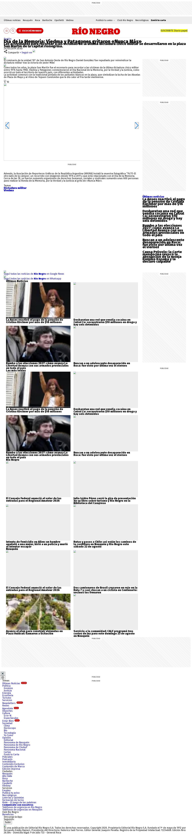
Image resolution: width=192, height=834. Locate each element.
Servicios (7, 700)
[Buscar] (13, 30)
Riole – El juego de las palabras (19, 802)
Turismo (6, 697)
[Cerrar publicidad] (2, 674)
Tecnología (10, 732)
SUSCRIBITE (174, 30)
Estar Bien (10, 720)
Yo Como (8, 735)
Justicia (8, 690)
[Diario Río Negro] (96, 30)
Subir (8, 822)
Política (6, 685)
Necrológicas (142, 20)
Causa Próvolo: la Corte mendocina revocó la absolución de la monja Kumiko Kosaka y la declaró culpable (162, 257)
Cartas (7, 752)
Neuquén (28, 20)
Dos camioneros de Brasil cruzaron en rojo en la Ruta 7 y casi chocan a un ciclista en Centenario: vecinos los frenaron (105, 590)
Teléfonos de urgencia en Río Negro (22, 807)
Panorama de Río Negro (17, 744)
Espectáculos (11, 718)
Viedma (70, 20)
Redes (5, 705)
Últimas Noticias (14, 683)
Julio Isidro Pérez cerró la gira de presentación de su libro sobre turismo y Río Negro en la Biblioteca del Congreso (105, 501)
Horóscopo (10, 728)
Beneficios (8, 814)
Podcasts (7, 759)
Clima (7, 725)
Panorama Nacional (14, 749)
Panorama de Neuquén (16, 742)
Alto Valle (7, 776)
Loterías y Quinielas (13, 797)
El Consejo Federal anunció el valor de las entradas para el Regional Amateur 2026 (33, 499)
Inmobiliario (9, 761)
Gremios (8, 688)
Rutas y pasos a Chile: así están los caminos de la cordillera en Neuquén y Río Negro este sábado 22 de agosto (105, 544)
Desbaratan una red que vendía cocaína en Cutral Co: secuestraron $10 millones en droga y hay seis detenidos (163, 216)
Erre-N (7, 715)
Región (7, 38)
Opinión (6, 737)
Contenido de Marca (13, 766)
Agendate (10, 708)
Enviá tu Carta (11, 754)
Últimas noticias (12, 20)
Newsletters (12, 703)
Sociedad (7, 723)
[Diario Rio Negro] (5, 825)
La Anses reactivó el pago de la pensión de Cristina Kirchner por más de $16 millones (163, 202)
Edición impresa (11, 768)
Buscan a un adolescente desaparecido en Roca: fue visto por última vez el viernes (163, 243)
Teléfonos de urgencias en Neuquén (22, 809)
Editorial (8, 740)
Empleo (6, 790)
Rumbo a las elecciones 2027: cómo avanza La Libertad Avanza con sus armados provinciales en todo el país (163, 230)
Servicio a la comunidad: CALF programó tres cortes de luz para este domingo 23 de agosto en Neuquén (104, 634)
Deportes (7, 710)
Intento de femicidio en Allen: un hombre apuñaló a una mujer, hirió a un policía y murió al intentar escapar (37, 544)
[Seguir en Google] (5, 65)
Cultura (6, 713)
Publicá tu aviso (11, 792)
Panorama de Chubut (15, 747)
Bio (5, 730)
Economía (7, 695)
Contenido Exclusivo (13, 764)
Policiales (7, 756)
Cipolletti (59, 20)
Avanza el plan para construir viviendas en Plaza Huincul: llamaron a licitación (34, 632)
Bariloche (47, 20)
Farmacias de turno (13, 800)
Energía (6, 693)
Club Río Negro (125, 20)
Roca (37, 20)
